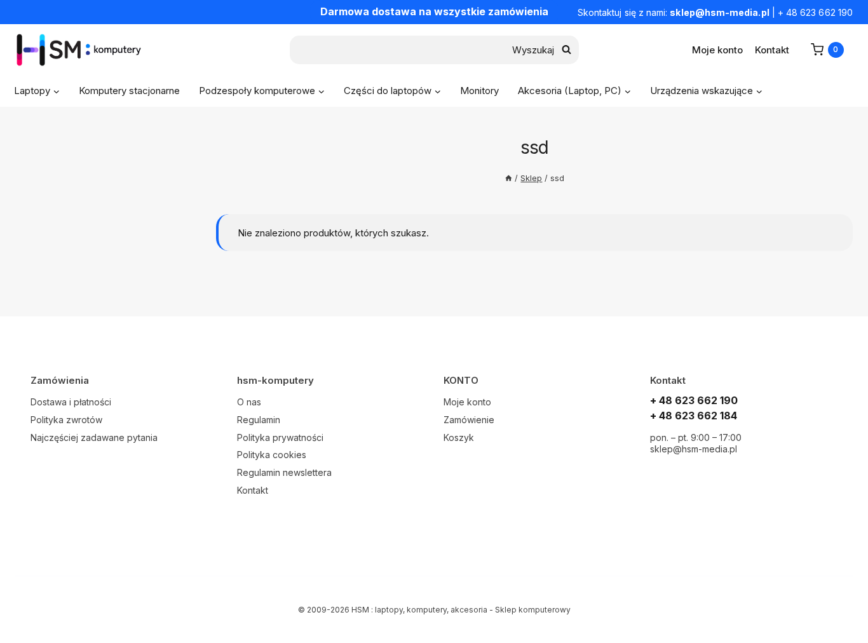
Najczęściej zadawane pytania (94, 437)
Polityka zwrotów (66, 419)
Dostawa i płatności (71, 401)
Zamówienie (469, 419)
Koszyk (459, 437)
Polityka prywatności (280, 437)
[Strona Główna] (509, 178)
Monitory (479, 91)
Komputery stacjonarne (129, 91)
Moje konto (717, 50)
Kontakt (772, 50)
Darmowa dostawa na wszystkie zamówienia (434, 11)
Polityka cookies (271, 454)
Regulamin (258, 419)
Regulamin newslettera (284, 472)
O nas (249, 401)
